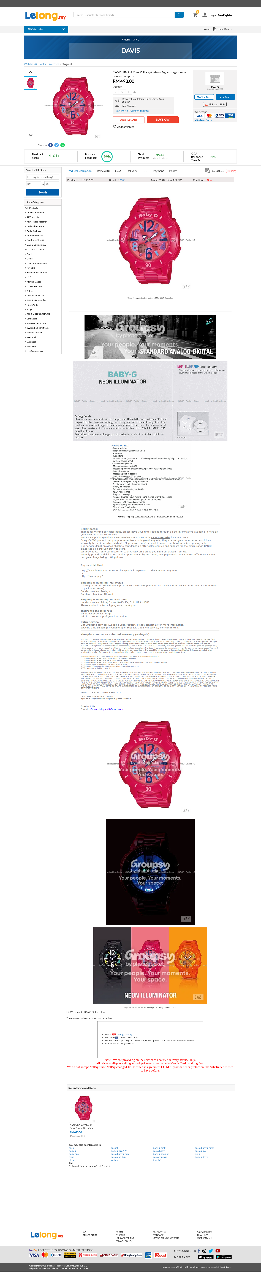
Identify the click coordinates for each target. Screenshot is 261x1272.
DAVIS (215, 87)
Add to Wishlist (78, 1136)
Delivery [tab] (132, 170)
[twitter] (211, 1251)
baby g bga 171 (119, 1150)
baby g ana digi (161, 1153)
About (119, 1232)
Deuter (30, 258)
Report (230, 170)
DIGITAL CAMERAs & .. (37, 263)
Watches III (32, 346)
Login (213, 15)
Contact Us (159, 1232)
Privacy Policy (124, 1241)
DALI (29, 254)
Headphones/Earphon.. (38, 272)
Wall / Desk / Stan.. (35, 332)
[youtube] (217, 1251)
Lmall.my (202, 1235)
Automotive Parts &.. (36, 235)
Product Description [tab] (79, 170)
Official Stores (224, 28)
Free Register (225, 15)
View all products (160, 158)
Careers (120, 1235)
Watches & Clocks (35, 64)
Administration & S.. (36, 212)
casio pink (200, 1150)
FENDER (30, 268)
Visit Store (225, 96)
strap (72, 1159)
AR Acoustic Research (37, 221)
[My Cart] (195, 15)
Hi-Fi (29, 277)
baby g (72, 1150)
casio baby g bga (120, 1153)
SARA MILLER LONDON (38, 314)
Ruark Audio (33, 304)
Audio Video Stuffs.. (36, 226)
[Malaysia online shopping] (47, 16)
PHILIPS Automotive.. (37, 300)
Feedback (158, 1235)
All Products (32, 208)
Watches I (31, 337)
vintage (115, 1159)
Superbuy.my (204, 1238)
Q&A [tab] (118, 170)
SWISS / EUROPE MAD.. (38, 323)
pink (197, 1153)
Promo (206, 28)
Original (67, 64)
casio (72, 1147)
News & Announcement (166, 1238)
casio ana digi (118, 1156)
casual (114, 1147)
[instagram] (204, 1251)
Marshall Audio (34, 281)
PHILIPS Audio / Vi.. (36, 295)
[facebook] (199, 1251)
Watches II (32, 341)
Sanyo (29, 309)
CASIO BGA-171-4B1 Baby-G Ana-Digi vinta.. (82, 1127)
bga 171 (157, 1159)
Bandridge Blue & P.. (36, 240)
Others (30, 291)
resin (71, 1156)
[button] (30, 72)
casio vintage (160, 1156)
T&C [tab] (145, 170)
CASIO (121, 179)
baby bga (74, 1153)
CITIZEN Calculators (36, 249)
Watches (53, 64)
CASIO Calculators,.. (36, 244)
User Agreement (125, 1238)
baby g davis (201, 1156)
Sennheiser (32, 318)
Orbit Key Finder (34, 286)
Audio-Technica (34, 231)
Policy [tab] (173, 170)
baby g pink (159, 1147)
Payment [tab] (158, 170)
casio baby (159, 1150)
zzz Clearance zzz (35, 351)
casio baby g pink (204, 1147)
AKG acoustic (33, 217)
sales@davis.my (124, 1034)
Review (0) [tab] (103, 170)
